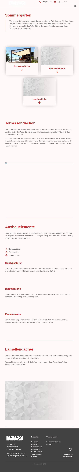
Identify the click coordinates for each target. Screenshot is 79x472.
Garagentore (35, 449)
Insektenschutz (36, 452)
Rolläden (34, 444)
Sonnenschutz (36, 447)
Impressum (68, 454)
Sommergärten (36, 454)
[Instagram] (71, 450)
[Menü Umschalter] (75, 6)
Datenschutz (68, 457)
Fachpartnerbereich (53, 442)
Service (34, 457)
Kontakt (49, 444)
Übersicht (34, 442)
